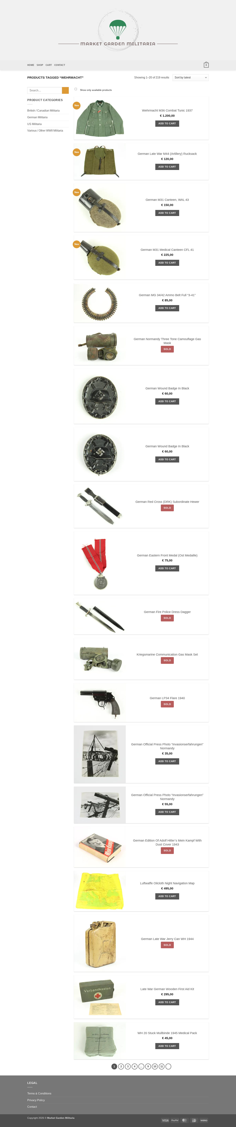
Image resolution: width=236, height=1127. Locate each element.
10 (154, 1066)
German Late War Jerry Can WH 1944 (167, 939)
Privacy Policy (36, 1100)
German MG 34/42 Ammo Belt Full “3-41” (167, 295)
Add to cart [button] (167, 123)
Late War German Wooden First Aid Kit (167, 989)
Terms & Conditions (39, 1093)
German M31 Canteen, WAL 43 (167, 200)
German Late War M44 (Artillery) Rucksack (167, 153)
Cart (49, 65)
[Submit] (65, 90)
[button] (206, 65)
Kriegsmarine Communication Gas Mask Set (167, 654)
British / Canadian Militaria (43, 110)
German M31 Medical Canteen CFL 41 (167, 249)
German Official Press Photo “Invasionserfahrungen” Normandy (167, 746)
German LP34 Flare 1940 (167, 698)
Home (30, 65)
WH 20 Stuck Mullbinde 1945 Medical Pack (167, 1033)
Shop (40, 65)
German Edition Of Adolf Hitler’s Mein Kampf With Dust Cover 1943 (167, 842)
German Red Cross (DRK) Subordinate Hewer (167, 502)
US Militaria (34, 123)
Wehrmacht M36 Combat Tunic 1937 (167, 110)
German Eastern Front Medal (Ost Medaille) (167, 555)
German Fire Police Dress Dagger (167, 612)
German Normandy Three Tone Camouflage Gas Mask (167, 341)
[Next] (168, 1066)
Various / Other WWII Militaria (45, 130)
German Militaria (37, 117)
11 (161, 1066)
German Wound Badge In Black (167, 388)
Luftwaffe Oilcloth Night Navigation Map (167, 883)
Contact (59, 65)
